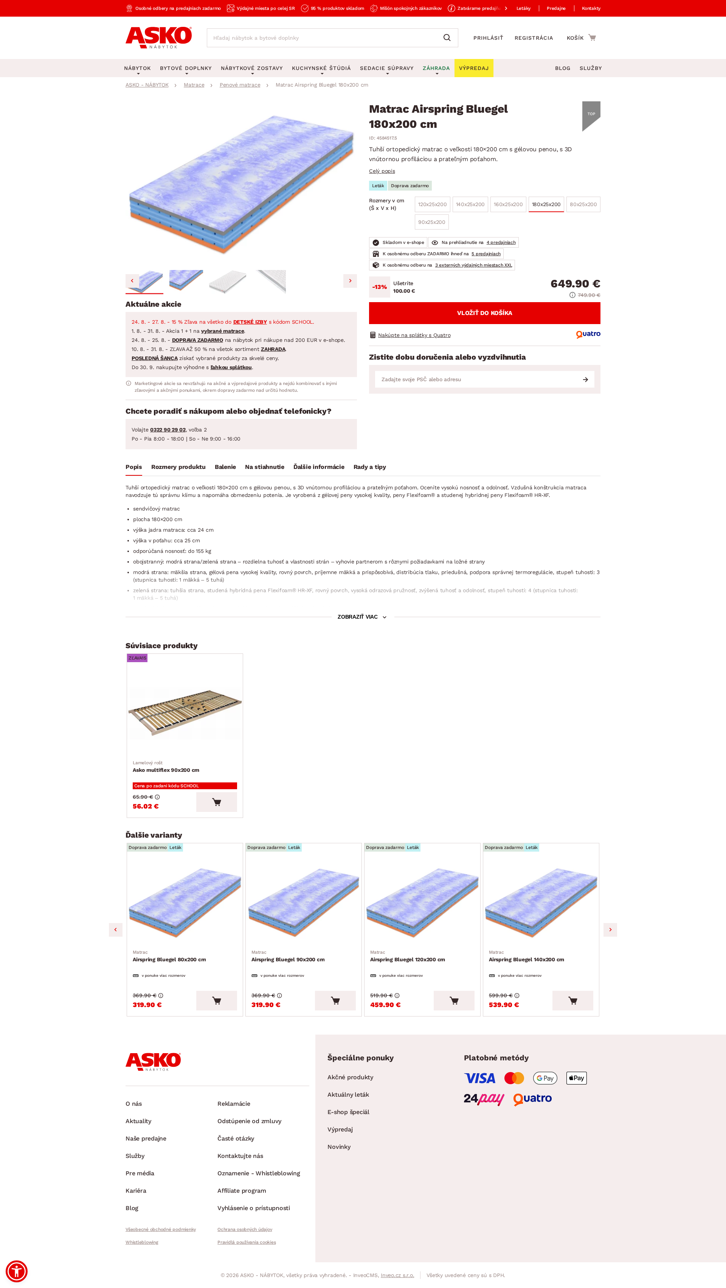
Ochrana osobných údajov (244, 1229)
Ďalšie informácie (318, 466)
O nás (134, 1103)
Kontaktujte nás (240, 1155)
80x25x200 (583, 204)
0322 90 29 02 (168, 430)
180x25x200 (546, 204)
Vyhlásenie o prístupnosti (253, 1208)
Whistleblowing (142, 1242)
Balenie (225, 466)
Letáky (524, 8)
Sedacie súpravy (387, 68)
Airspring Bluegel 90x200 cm (287, 956)
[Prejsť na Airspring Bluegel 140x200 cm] (541, 903)
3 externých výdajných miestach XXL (473, 265)
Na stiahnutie (264, 466)
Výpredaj (339, 1129)
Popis (134, 466)
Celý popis (382, 171)
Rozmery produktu (178, 466)
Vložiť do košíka (484, 313)
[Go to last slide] (132, 281)
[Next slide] (350, 281)
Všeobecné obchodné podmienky (161, 1229)
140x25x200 (470, 204)
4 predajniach (501, 242)
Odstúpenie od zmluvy (249, 1121)
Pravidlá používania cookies (246, 1242)
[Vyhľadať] (448, 37)
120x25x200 (432, 204)
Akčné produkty (350, 1077)
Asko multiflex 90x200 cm (166, 766)
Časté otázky (235, 1138)
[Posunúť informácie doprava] (500, 8)
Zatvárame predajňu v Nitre (487, 8)
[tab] (134, 468)
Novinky (338, 1146)
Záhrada (436, 68)
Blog (563, 68)
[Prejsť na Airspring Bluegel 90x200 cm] (303, 903)
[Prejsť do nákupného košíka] (581, 37)
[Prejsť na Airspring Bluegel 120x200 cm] (422, 903)
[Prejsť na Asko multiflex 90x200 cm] (185, 713)
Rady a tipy (370, 466)
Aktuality (138, 1121)
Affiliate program (241, 1190)
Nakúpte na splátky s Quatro (414, 335)
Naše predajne (146, 1138)
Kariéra (136, 1190)
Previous (116, 930)
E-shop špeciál (348, 1112)
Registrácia (534, 38)
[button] (144, 282)
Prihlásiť (488, 38)
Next (610, 930)
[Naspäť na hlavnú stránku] (159, 38)
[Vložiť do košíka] (216, 802)
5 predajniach (486, 253)
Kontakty (591, 8)
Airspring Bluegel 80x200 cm (169, 956)
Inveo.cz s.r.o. (397, 1275)
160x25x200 (508, 204)
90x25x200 (431, 222)
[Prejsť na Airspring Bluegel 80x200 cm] (185, 903)
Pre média (140, 1173)
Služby (591, 68)
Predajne (556, 8)
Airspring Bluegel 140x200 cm (526, 956)
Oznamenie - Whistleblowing (258, 1173)
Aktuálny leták (348, 1094)
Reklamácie (233, 1103)
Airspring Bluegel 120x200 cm (407, 956)
